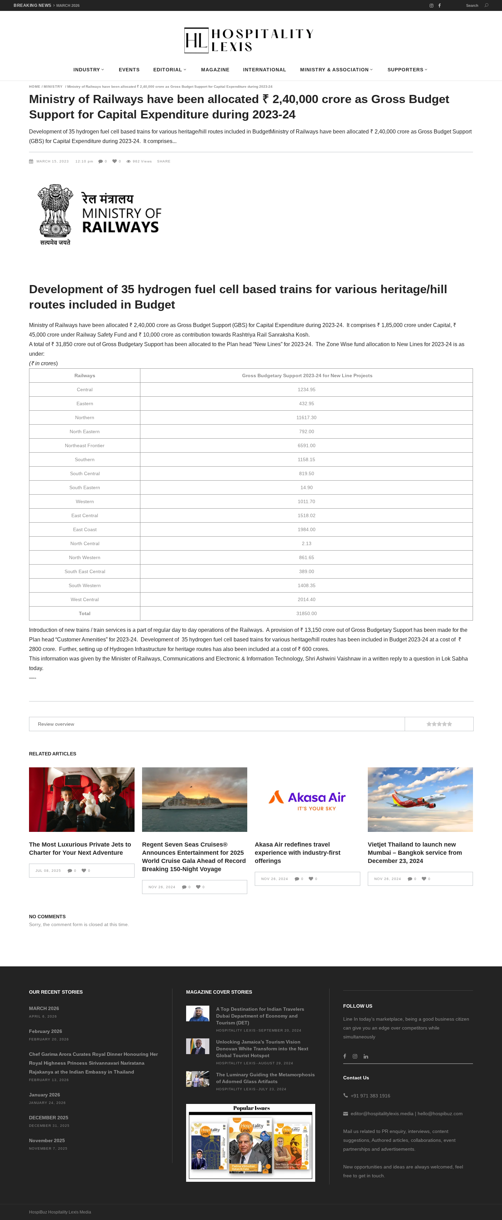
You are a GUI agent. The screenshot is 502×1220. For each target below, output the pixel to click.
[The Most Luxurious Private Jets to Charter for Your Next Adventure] (82, 799)
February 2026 (45, 1031)
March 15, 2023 (53, 161)
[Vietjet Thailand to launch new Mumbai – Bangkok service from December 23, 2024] (420, 799)
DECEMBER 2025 (48, 1117)
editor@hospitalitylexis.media (382, 1113)
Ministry (53, 86)
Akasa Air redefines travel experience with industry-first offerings (297, 852)
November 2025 (47, 1140)
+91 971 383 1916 (370, 1095)
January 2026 (44, 1094)
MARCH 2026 (68, 5)
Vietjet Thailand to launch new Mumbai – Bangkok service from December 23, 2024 (415, 852)
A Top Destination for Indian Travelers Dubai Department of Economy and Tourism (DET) (260, 1015)
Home (35, 86)
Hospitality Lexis (236, 1030)
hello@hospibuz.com (440, 1113)
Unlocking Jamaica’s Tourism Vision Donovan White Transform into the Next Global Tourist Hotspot (262, 1048)
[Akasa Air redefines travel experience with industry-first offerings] (307, 799)
